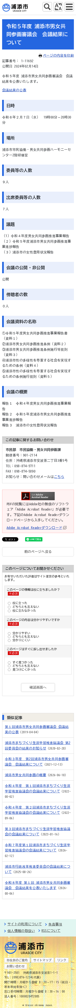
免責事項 (55, 924)
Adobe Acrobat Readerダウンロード (34, 527)
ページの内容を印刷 (58, 55)
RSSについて (51, 930)
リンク (61, 960)
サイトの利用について (24, 924)
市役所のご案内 (17, 960)
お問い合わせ (16, 966)
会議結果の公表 (14, 90)
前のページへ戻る (38, 551)
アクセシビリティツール (58, 6)
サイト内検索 (47, 6)
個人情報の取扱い (21, 930)
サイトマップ (42, 960)
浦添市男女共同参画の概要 (25, 775)
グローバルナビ (69, 6)
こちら (59, 476)
